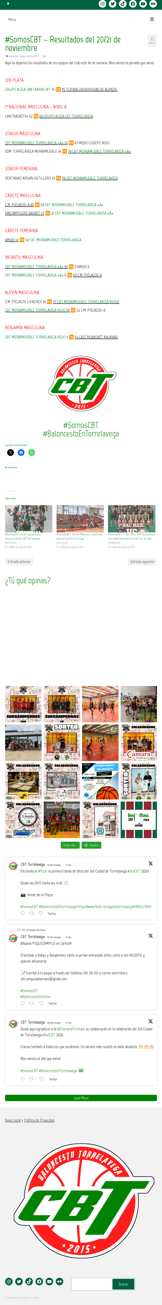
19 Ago (68, 937)
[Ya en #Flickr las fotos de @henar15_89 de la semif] (62, 820)
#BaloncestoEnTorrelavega (58, 906)
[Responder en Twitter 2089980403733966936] (23, 1003)
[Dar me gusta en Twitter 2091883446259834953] (42, 913)
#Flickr (42, 871)
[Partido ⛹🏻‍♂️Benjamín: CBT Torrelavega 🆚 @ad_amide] (139, 820)
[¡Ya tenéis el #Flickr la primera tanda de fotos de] (100, 704)
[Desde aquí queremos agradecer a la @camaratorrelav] (139, 742)
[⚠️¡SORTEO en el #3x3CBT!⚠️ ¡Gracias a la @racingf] (139, 781)
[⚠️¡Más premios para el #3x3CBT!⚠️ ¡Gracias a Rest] (23, 820)
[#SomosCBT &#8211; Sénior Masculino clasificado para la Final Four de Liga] (80, 518)
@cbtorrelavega (54, 864)
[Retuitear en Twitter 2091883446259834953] (32, 913)
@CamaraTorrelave (71, 1028)
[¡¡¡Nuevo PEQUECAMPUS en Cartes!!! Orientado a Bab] (100, 781)
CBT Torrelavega (33, 864)
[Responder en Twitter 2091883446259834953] (23, 913)
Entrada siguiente (142, 561)
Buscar (123, 1284)
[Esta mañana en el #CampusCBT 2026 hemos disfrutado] (23, 742)
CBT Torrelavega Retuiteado (33, 930)
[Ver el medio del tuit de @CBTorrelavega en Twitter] (81, 1070)
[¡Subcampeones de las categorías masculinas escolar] (23, 704)
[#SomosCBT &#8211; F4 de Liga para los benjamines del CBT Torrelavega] (28, 518)
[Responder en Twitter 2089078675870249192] (23, 1079)
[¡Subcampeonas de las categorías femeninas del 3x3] (62, 704)
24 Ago (68, 864)
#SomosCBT (29, 906)
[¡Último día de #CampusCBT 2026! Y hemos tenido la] (139, 704)
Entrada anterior (19, 561)
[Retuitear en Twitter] (18, 929)
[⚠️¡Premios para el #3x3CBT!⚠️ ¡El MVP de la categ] (100, 820)
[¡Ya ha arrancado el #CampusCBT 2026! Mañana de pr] (100, 742)
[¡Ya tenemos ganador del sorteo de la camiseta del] (62, 742)
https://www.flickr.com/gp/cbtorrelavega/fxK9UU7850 (114, 906)
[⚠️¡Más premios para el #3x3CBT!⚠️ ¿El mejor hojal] (23, 781)
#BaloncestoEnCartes (35, 996)
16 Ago (68, 1022)
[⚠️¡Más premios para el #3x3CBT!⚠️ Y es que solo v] (62, 781)
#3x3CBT (133, 871)
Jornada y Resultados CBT (29, 56)
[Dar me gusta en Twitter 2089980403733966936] (42, 1003)
